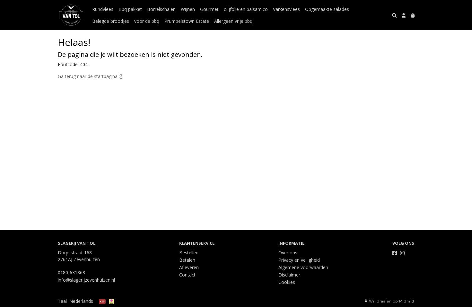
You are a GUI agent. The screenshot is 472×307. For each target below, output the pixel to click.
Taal (62, 301)
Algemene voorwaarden (303, 267)
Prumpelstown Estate (186, 21)
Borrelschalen (161, 9)
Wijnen (188, 9)
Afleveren (189, 267)
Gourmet (209, 9)
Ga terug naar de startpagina (88, 76)
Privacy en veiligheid (299, 260)
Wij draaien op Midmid (391, 301)
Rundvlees (102, 9)
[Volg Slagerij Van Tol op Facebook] (394, 253)
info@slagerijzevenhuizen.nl (86, 280)
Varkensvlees (286, 9)
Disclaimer (289, 275)
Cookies (286, 282)
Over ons (287, 253)
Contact (187, 275)
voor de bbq (146, 21)
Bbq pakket (130, 9)
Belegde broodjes (110, 21)
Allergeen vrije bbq (233, 21)
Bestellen (188, 253)
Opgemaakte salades (327, 9)
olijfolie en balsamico (246, 9)
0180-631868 (71, 272)
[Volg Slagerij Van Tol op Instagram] (402, 253)
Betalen (187, 260)
